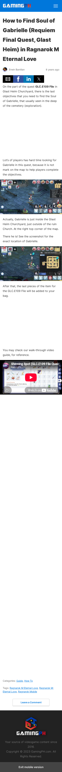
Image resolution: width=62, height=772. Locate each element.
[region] (31, 132)
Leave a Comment (31, 702)
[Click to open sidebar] (56, 4)
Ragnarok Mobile (27, 691)
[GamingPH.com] (17, 6)
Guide (19, 680)
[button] (8, 79)
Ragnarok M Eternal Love (24, 687)
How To (28, 680)
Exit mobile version (31, 767)
